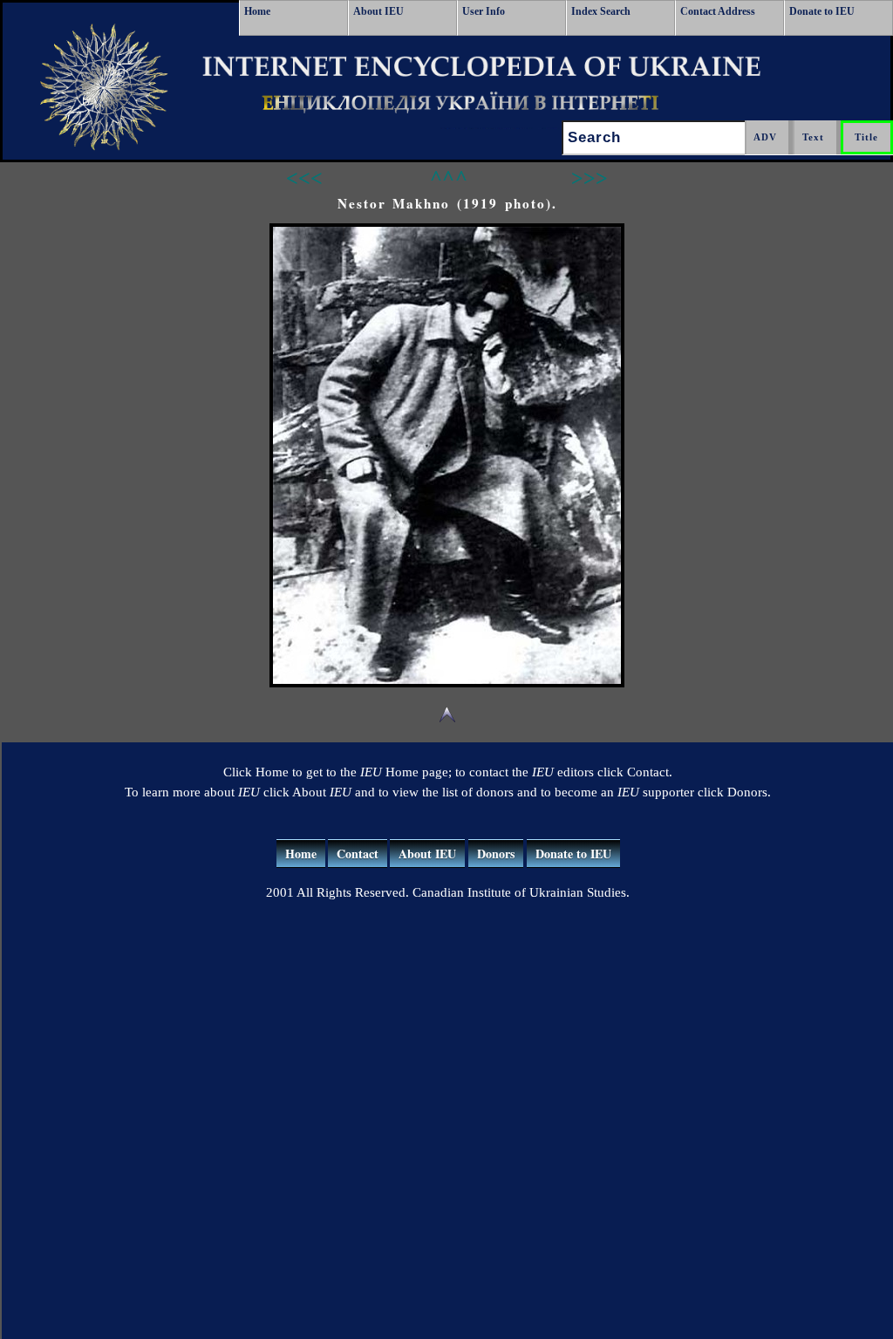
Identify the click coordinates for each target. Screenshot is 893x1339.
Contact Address (717, 11)
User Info (483, 11)
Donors (496, 853)
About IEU (378, 11)
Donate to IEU (822, 11)
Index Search (601, 11)
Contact (357, 853)
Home (257, 11)
